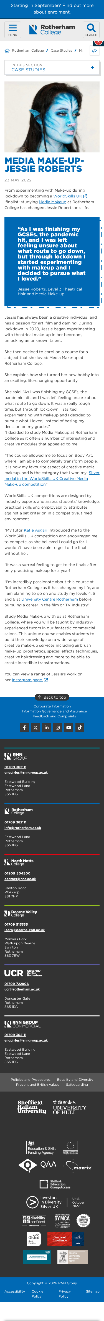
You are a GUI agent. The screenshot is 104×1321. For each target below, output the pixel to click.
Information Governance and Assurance (54, 711)
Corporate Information (52, 706)
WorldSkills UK (67, 196)
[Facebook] (24, 727)
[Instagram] (57, 727)
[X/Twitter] (35, 727)
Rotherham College (28, 50)
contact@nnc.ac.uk (20, 879)
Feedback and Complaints (54, 716)
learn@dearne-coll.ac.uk (24, 930)
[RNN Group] (52, 754)
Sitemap (93, 1291)
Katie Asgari (35, 530)
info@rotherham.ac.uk (22, 828)
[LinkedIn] (46, 727)
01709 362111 (15, 767)
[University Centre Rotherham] (52, 970)
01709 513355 (16, 924)
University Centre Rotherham (49, 599)
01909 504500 (17, 873)
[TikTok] (79, 727)
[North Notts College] (52, 860)
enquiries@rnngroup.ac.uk (26, 772)
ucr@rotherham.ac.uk (22, 989)
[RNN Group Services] (52, 1021)
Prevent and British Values (37, 1084)
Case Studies (61, 50)
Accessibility (14, 1291)
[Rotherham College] (52, 30)
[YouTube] (68, 727)
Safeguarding (77, 1084)
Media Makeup (52, 202)
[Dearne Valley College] (52, 911)
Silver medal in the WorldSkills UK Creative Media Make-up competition (52, 479)
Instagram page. (27, 680)
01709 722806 (16, 984)
